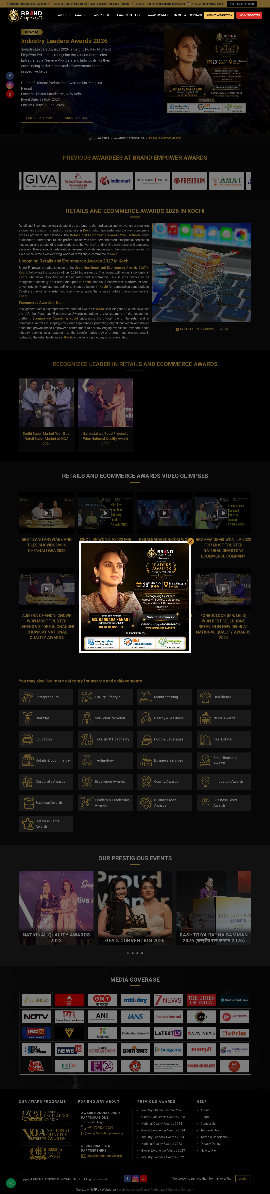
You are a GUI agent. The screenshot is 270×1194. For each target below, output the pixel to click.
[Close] (190, 541)
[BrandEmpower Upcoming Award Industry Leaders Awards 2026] (135, 597)
